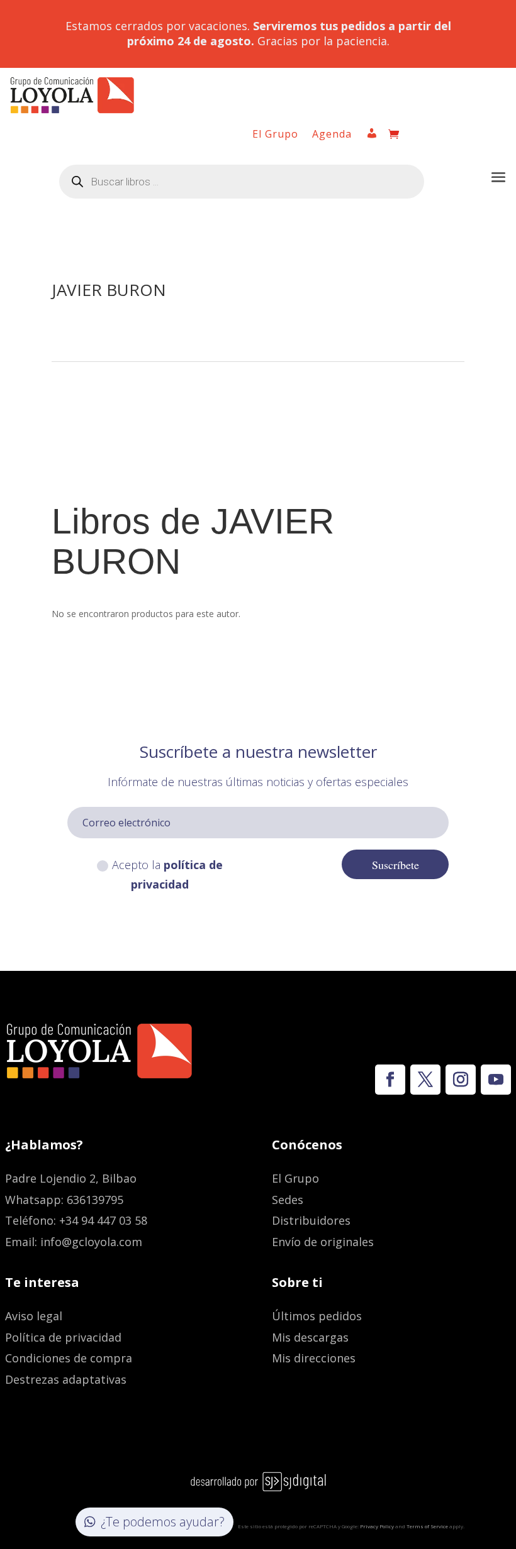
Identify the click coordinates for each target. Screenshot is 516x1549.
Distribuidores (311, 1220)
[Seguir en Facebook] (390, 1080)
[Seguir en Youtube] (496, 1080)
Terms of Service (427, 1526)
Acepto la (167, 874)
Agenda (332, 135)
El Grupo (275, 135)
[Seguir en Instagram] (461, 1080)
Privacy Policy (377, 1526)
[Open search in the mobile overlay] (241, 181)
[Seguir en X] (425, 1080)
